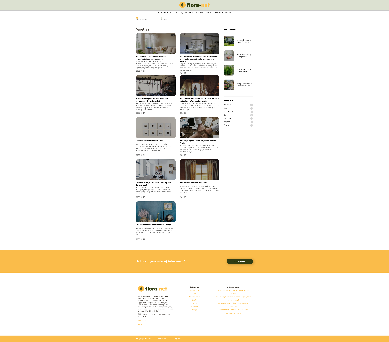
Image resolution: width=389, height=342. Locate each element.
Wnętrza (183, 13)
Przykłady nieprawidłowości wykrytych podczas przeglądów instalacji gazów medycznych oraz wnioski (199, 59)
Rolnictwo (218, 13)
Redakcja (142, 320)
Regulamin (177, 339)
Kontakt (141, 324)
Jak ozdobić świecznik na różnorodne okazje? (154, 225)
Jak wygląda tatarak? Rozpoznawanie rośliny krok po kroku (244, 70)
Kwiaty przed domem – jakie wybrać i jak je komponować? (244, 85)
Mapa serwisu (162, 339)
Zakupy (228, 13)
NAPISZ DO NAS (240, 261)
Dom (175, 13)
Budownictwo (164, 13)
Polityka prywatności (143, 339)
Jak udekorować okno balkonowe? (193, 183)
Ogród (208, 13)
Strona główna (141, 20)
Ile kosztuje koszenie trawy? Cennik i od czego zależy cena (244, 41)
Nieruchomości (196, 13)
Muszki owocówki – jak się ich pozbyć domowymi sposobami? (244, 56)
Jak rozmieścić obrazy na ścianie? (149, 140)
